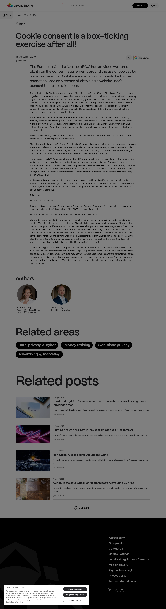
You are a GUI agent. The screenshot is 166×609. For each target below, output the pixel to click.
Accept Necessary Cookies (75, 595)
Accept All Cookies (75, 589)
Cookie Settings (75, 600)
